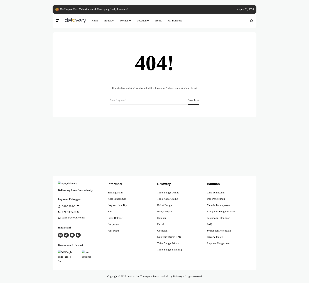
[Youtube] (72, 235)
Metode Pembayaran (218, 205)
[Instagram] (60, 235)
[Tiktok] (66, 235)
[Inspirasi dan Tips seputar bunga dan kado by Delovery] (75, 20)
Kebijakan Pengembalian (221, 211)
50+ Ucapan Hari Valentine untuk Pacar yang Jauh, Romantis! (94, 9)
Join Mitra (113, 230)
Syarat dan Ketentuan (219, 230)
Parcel (160, 224)
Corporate (113, 224)
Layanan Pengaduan (218, 243)
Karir (110, 211)
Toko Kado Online (167, 198)
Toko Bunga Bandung (169, 249)
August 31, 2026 (245, 9)
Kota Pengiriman (117, 198)
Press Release (115, 217)
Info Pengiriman (216, 198)
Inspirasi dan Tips (117, 205)
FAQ (209, 224)
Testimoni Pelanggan (218, 217)
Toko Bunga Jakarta (168, 243)
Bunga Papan (164, 211)
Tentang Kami (115, 192)
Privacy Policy (215, 236)
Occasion (162, 230)
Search (192, 100)
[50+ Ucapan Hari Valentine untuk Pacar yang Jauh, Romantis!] (57, 9)
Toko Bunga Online (168, 192)
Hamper (161, 217)
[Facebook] (78, 235)
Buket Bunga (164, 205)
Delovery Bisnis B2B (169, 236)
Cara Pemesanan (216, 192)
